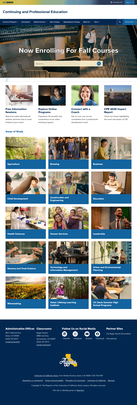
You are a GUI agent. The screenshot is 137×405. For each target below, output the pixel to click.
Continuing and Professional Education (35, 12)
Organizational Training (71, 22)
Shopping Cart (117, 2)
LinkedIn (66, 338)
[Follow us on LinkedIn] (66, 333)
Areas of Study (14, 131)
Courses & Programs (10, 22)
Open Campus (55, 22)
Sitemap (111, 380)
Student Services (39, 22)
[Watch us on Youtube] (88, 333)
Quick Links (129, 22)
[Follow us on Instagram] (77, 333)
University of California (96, 380)
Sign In (128, 2)
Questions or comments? (32, 380)
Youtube (88, 338)
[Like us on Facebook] (99, 333)
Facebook (100, 338)
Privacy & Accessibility (54, 380)
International (25, 22)
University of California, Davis (46, 375)
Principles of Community (75, 380)
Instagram (78, 338)
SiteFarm (80, 390)
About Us (86, 22)
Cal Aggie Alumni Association (118, 333)
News (96, 22)
